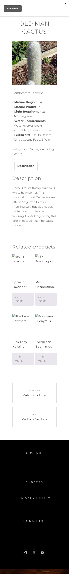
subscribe (34, 453)
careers (34, 482)
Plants (43, 149)
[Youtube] (42, 552)
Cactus (33, 149)
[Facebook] (25, 552)
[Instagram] (34, 552)
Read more (19, 299)
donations (34, 521)
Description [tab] (25, 166)
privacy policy (34, 498)
